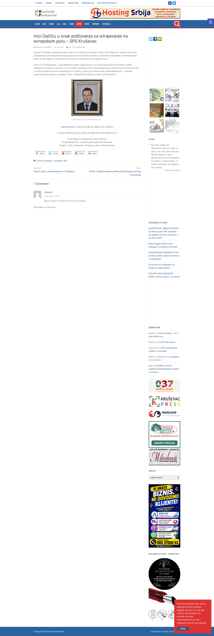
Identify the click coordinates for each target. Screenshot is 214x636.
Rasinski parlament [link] (43, 47)
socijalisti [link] (58, 160)
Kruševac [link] (48, 160)
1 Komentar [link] (80, 47)
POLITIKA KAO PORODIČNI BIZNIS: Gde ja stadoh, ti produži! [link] (164, 275)
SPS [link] (69, 47)
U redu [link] (183, 629)
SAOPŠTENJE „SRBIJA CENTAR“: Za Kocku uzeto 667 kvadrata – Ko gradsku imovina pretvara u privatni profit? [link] (164, 233)
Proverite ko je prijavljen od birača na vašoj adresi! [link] (161, 266)
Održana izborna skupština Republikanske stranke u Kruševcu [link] (164, 368)
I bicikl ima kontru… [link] (167, 342)
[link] (211, 22)
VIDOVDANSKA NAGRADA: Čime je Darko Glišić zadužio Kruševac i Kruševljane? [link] (164, 255)
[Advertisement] (164, 66)
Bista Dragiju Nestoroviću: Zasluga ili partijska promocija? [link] (163, 245)
